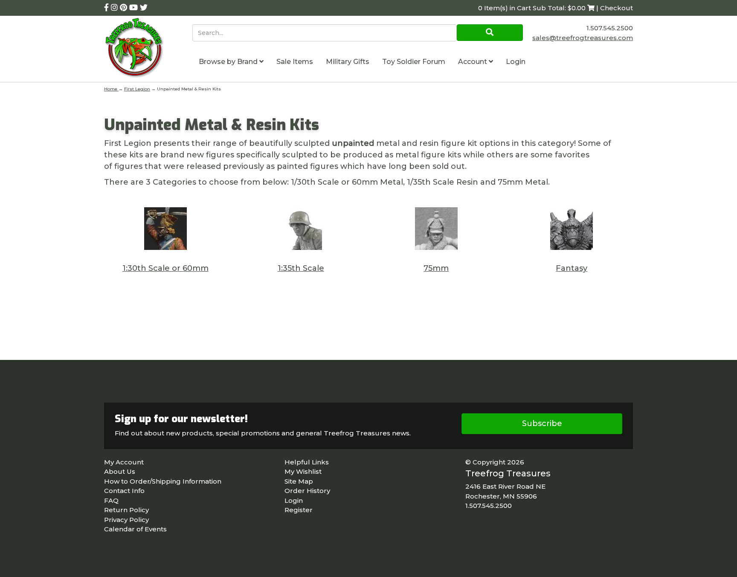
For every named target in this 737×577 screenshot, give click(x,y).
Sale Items (294, 62)
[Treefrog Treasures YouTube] (134, 7)
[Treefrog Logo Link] (148, 49)
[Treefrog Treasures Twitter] (144, 7)
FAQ (111, 500)
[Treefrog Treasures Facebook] (107, 7)
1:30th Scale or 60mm (165, 268)
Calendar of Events (135, 529)
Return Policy (126, 510)
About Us (119, 471)
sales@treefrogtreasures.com (582, 38)
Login (515, 62)
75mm (436, 268)
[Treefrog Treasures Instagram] (115, 7)
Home (111, 89)
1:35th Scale (301, 268)
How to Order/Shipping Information (162, 481)
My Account (124, 462)
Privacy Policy (126, 520)
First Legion (137, 89)
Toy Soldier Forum (413, 62)
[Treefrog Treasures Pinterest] (124, 7)
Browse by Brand (229, 62)
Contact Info (124, 491)
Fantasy (571, 268)
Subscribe (542, 423)
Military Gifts (347, 62)
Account (473, 62)
